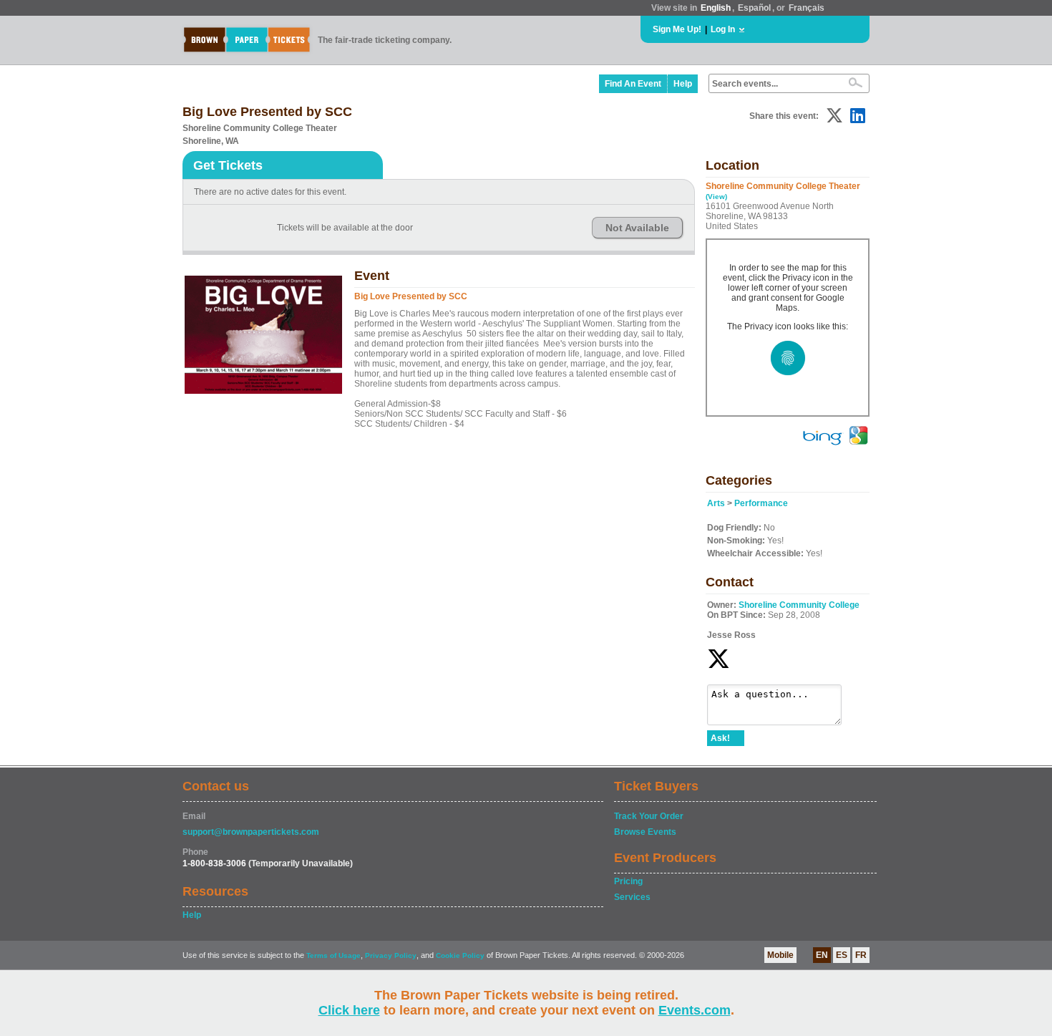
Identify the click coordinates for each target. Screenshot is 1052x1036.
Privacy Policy (391, 955)
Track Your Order (648, 816)
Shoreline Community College (799, 605)
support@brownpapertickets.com (250, 832)
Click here (349, 1010)
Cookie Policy (460, 955)
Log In (723, 29)
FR (861, 955)
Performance (761, 503)
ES (841, 955)
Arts (716, 503)
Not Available (637, 227)
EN (822, 955)
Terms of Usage (333, 955)
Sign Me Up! (677, 29)
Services (632, 897)
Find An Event (633, 84)
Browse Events (645, 832)
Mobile (780, 955)
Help (682, 84)
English (716, 8)
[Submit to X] (834, 115)
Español (754, 8)
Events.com (694, 1010)
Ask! (720, 738)
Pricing (628, 881)
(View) (716, 196)
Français (806, 8)
